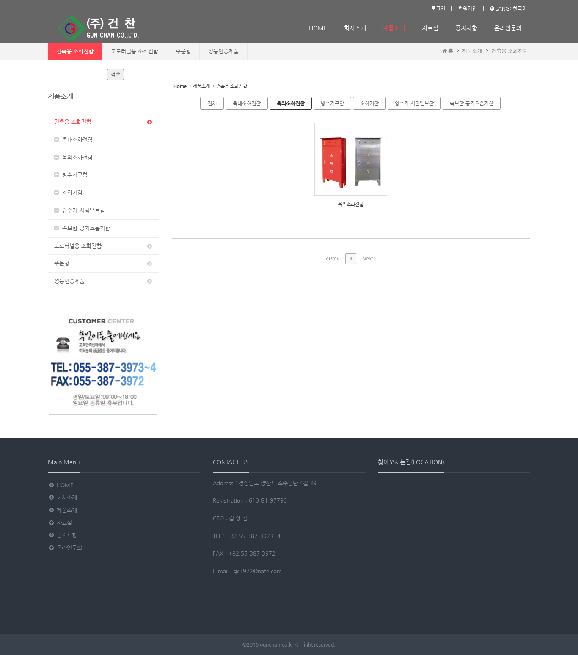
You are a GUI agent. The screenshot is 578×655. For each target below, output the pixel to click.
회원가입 (467, 8)
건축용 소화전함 (75, 51)
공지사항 (466, 28)
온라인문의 (508, 28)
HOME (318, 28)
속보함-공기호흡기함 (84, 228)
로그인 (438, 8)
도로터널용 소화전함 (134, 51)
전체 (212, 103)
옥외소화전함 (76, 157)
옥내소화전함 (76, 139)
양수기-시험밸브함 (82, 210)
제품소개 (394, 28)
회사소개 (355, 28)
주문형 (183, 51)
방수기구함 (73, 174)
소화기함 (71, 192)
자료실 (430, 28)
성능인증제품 (223, 51)
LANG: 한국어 (510, 8)
